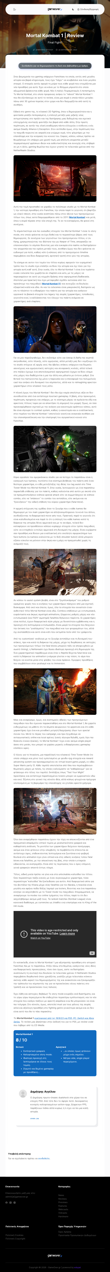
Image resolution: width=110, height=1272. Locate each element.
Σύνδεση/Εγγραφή (89, 9)
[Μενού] (14, 9)
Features (62, 1206)
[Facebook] (7, 1203)
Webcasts (63, 1209)
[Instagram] (15, 1203)
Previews (62, 1202)
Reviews (62, 1198)
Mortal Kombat (77, 217)
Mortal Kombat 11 (51, 283)
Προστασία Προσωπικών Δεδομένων (77, 1235)
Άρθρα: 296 (34, 1119)
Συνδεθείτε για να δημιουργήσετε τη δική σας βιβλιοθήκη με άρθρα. (55, 66)
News (61, 1195)
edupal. (77, 1267)
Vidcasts (62, 1212)
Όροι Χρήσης (64, 1231)
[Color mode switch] (73, 9)
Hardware (63, 1216)
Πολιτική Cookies (14, 1235)
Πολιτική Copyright (15, 1238)
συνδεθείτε (44, 1158)
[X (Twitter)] (11, 1203)
